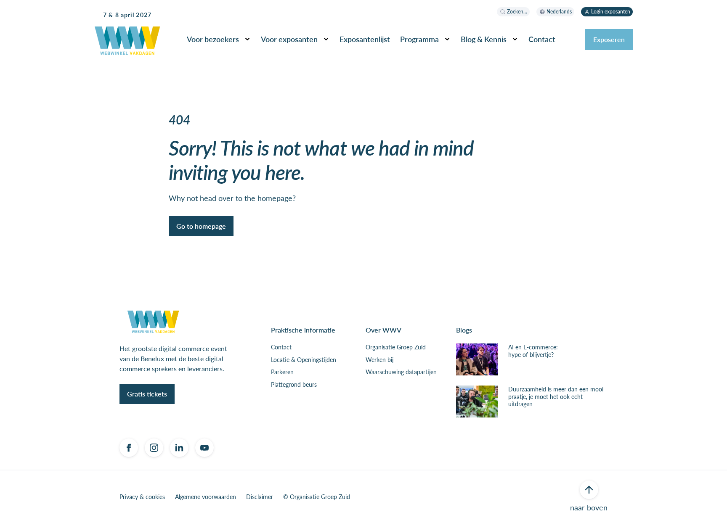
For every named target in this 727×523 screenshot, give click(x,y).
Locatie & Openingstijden (303, 360)
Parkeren (282, 372)
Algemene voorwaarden (205, 497)
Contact (281, 347)
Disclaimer (259, 497)
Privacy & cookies (142, 497)
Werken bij (379, 360)
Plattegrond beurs (294, 384)
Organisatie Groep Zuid (396, 347)
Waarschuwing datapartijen (401, 372)
